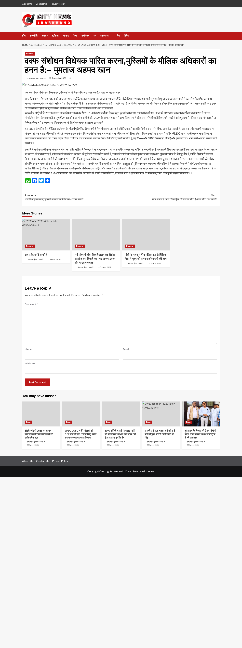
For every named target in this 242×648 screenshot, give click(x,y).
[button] (218, 36)
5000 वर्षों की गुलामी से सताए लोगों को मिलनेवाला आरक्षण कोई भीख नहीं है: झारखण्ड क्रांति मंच (120, 434)
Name (28, 349)
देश (118, 35)
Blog (28, 422)
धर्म (95, 35)
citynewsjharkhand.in (36, 78)
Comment (31, 304)
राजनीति (34, 35)
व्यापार (66, 35)
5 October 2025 (104, 267)
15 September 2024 (57, 78)
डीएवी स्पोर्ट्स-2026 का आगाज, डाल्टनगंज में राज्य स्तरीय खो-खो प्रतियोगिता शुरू (39, 434)
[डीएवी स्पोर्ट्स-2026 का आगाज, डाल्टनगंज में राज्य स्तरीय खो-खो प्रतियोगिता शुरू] (41, 413)
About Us (27, 3)
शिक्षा (75, 35)
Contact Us (41, 3)
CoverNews (131, 471)
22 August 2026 (33, 445)
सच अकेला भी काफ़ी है (36, 254)
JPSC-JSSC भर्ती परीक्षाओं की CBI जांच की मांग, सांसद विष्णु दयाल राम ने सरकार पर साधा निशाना (80, 434)
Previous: (54, 197)
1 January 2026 (54, 259)
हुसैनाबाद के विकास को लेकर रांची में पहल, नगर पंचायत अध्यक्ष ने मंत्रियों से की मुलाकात (200, 434)
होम (24, 35)
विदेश (126, 35)
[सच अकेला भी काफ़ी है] (46, 235)
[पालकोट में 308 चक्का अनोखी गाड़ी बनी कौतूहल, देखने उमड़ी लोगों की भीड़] (161, 413)
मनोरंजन (85, 35)
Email (126, 349)
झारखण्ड (104, 35)
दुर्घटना (55, 35)
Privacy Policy (58, 3)
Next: (184, 197)
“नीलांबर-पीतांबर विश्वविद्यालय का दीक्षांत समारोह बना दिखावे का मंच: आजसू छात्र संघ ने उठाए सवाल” (95, 258)
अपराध (45, 35)
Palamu (29, 54)
